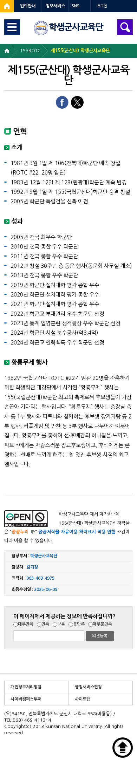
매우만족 (25, 624)
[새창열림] (7, 6)
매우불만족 (102, 624)
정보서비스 (55, 6)
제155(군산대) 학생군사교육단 (80, 50)
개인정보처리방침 (26, 687)
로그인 (102, 6)
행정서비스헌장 (88, 687)
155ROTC (30, 50)
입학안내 (27, 6)
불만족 (79, 624)
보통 (61, 624)
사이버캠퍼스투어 (26, 699)
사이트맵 (82, 699)
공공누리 (20, 532)
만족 (45, 624)
